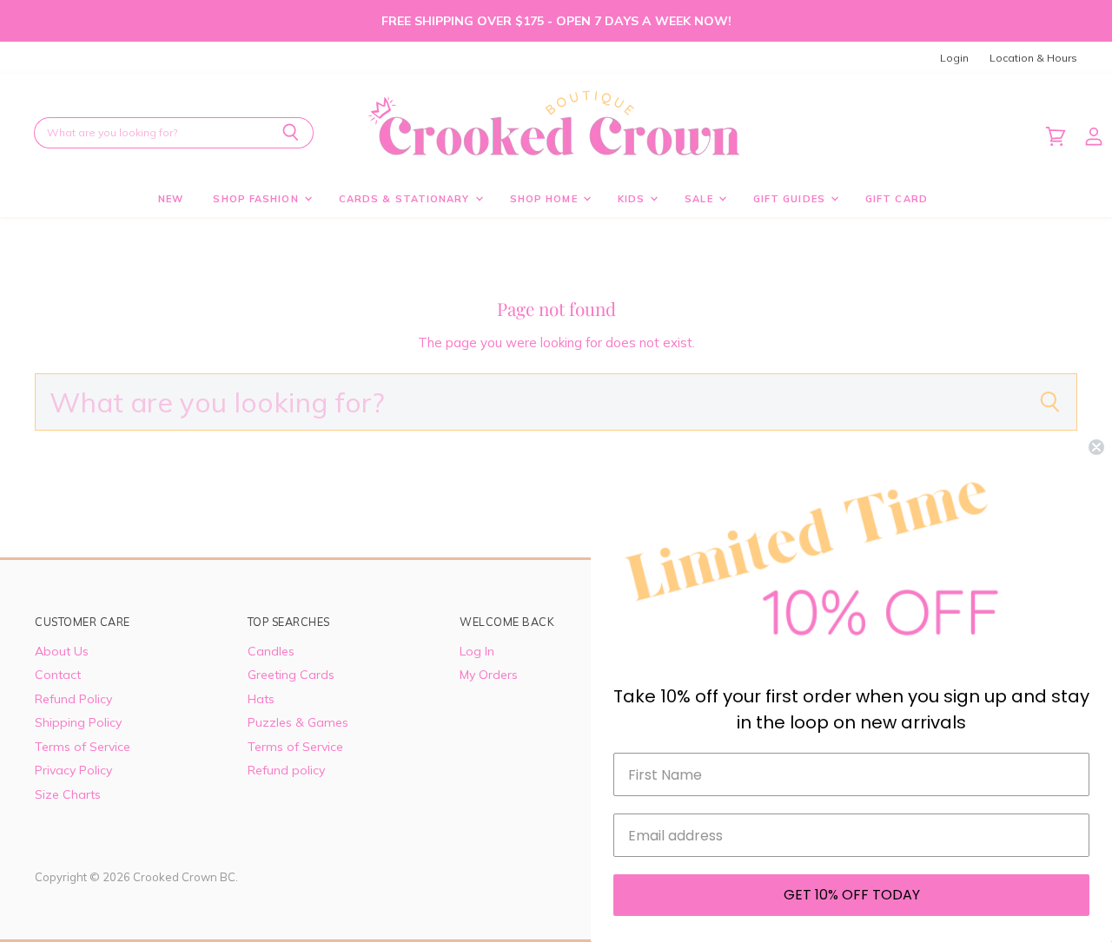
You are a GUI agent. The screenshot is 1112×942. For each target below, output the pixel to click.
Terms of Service (82, 746)
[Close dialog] (1096, 447)
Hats (261, 699)
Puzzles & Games (298, 722)
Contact (58, 674)
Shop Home (545, 199)
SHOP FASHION (257, 199)
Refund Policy (73, 699)
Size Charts (68, 794)
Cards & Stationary (406, 199)
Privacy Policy (73, 770)
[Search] (291, 132)
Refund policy (286, 770)
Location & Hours (1033, 58)
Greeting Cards (291, 674)
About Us (62, 651)
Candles (271, 651)
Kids (633, 199)
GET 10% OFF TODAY (852, 895)
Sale (701, 199)
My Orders (489, 674)
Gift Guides (791, 199)
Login (954, 58)
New (170, 199)
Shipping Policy (78, 722)
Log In (477, 651)
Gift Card (896, 199)
